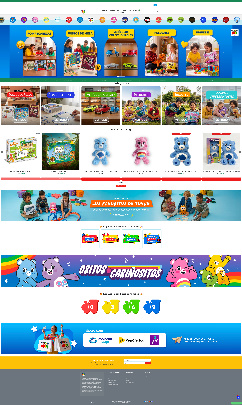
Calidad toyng (147, 376)
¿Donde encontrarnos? (130, 382)
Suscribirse (147, 363)
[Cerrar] (241, 1)
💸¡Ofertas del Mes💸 (134, 10)
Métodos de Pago (111, 382)
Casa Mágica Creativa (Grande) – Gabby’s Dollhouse (61, 171)
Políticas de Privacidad (112, 376)
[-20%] (141, 169)
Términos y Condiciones (112, 375)
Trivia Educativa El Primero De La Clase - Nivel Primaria (141, 171)
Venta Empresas (129, 376)
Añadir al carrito (61, 179)
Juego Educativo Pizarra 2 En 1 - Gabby (21, 171)
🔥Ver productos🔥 (121, 185)
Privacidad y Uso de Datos (113, 384)
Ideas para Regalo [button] (114, 10)
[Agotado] (21, 169)
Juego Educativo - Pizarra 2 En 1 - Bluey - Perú (101, 171)
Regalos (127, 380)
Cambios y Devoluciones (112, 386)
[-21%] (101, 169)
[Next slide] (239, 152)
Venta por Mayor (129, 378)
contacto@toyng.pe (87, 393)
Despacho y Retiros (111, 378)
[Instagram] (94, 402)
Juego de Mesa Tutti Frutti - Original (181, 171)
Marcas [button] (124, 10)
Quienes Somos (148, 375)
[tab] (119, 182)
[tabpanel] (121, 159)
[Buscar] (155, 5)
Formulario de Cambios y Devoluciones (133, 375)
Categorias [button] (104, 10)
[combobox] (119, 5)
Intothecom (125, 402)
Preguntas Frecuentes (112, 380)
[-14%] (61, 169)
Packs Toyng (121, 12)
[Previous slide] (2, 152)
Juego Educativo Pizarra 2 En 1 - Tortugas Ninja (221, 171)
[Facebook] (92, 402)
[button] (155, 11)
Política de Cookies (111, 387)
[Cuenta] (158, 11)
